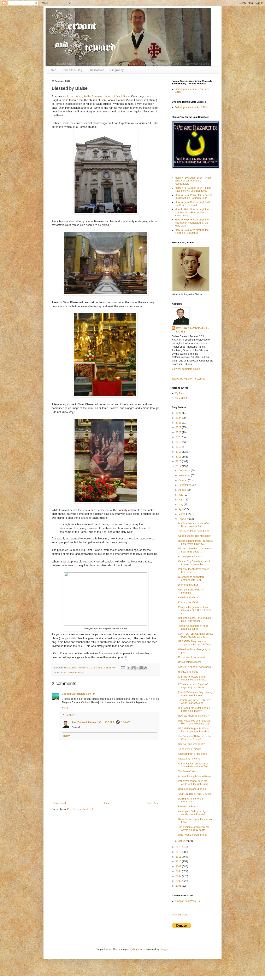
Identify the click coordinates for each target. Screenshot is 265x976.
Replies (69, 715)
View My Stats (180, 914)
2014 (179, 466)
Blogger (164, 949)
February (183, 519)
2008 (179, 871)
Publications (96, 70)
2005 (179, 885)
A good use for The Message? (195, 535)
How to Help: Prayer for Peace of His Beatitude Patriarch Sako (193, 197)
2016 (179, 456)
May (181, 504)
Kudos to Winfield (188, 602)
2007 (179, 876)
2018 (179, 446)
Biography (117, 70)
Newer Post (59, 803)
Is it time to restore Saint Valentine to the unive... (192, 678)
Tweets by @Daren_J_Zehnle (188, 378)
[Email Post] (122, 667)
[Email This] (130, 668)
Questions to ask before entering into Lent (191, 578)
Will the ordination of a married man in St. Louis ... (195, 550)
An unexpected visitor (190, 556)
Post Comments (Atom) (80, 809)
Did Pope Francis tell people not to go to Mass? (194, 709)
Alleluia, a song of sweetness (194, 667)
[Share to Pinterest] (145, 668)
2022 (179, 427)
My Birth (179, 393)
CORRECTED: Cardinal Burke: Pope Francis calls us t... (195, 635)
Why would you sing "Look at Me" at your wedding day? (194, 722)
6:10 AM (125, 722)
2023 (179, 422)
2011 (179, 856)
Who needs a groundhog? (192, 834)
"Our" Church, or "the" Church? (195, 793)
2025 (179, 412)
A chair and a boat (188, 597)
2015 (179, 461)
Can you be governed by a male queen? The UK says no (194, 610)
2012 (179, 852)
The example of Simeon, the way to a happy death (194, 828)
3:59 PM (90, 693)
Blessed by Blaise (188, 806)
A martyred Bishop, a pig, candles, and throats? (192, 813)
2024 (179, 417)
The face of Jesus (188, 771)
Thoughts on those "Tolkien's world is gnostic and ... (194, 702)
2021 (179, 432)
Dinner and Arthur (188, 584)
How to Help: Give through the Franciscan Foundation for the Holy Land (192, 222)
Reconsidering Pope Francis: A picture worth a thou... (195, 542)
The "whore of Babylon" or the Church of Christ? (194, 738)
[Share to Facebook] (141, 668)
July (181, 494)
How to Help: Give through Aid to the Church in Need (193, 204)
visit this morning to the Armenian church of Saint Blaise (96, 96)
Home (52, 70)
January (183, 841)
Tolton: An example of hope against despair (193, 627)
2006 (179, 881)
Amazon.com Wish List (187, 901)
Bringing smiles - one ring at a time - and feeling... (195, 619)
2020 (179, 437)
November (184, 475)
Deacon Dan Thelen (73, 693)
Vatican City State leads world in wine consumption (194, 563)
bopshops (139, 949)
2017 (179, 451)
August (182, 489)
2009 (179, 866)
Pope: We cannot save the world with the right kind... (194, 782)
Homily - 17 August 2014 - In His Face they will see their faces (193, 189)
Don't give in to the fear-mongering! (191, 800)
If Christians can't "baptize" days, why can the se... (193, 686)
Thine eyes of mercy (189, 749)
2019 (179, 442)
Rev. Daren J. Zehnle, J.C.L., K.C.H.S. (93, 722)
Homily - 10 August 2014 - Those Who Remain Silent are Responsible (193, 180)
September (185, 485)
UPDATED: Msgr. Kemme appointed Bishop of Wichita (195, 643)
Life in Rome (67, 672)
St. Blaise (79, 672)
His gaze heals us (188, 671)
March (182, 514)
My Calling (181, 397)
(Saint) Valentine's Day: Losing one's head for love (195, 694)
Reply (65, 707)
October (183, 480)
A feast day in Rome (189, 758)
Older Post (152, 803)
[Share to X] (137, 668)
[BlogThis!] (133, 668)
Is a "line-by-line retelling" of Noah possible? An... (193, 525)
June (181, 499)
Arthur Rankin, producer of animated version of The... (194, 765)
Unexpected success (189, 662)
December (184, 470)
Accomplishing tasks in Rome (194, 776)
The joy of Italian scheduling (194, 531)
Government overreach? (191, 657)
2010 (179, 861)
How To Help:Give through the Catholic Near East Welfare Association (192, 212)
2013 (179, 847)
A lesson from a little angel (192, 753)
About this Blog (72, 70)
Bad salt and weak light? (192, 744)
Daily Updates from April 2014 (191, 107)
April (181, 509)
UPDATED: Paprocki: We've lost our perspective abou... (194, 730)
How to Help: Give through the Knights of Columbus (192, 231)
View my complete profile (186, 369)
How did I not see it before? (193, 715)
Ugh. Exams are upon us (192, 788)
